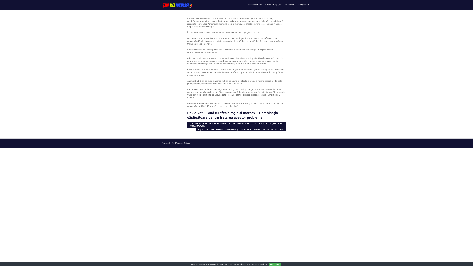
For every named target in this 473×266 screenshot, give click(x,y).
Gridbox (187, 143)
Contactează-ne (255, 4)
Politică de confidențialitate (297, 4)
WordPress (176, 143)
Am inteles (274, 264)
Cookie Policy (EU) (273, 4)
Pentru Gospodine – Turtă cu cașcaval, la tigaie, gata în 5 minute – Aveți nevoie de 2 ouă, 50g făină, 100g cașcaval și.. (235, 125)
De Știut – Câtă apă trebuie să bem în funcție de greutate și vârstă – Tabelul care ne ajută (240, 130)
